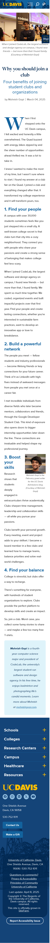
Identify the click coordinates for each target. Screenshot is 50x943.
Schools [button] (11, 730)
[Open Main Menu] (30, 4)
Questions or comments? (24, 875)
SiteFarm (24, 911)
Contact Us (12, 825)
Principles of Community (24, 883)
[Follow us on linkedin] (19, 796)
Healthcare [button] (14, 766)
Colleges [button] (12, 739)
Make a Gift (13, 834)
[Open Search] (37, 4)
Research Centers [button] (20, 748)
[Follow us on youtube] (33, 796)
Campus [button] (11, 757)
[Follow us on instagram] (12, 796)
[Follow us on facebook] (5, 796)
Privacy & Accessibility (24, 879)
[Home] (20, 787)
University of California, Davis (24, 860)
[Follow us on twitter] (26, 796)
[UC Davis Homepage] (12, 4)
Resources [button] (13, 775)
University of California (24, 887)
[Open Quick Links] (44, 4)
